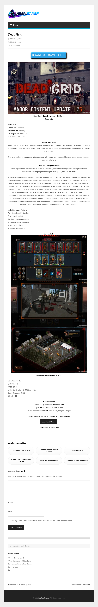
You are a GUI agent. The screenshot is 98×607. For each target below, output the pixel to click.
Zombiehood (13, 567)
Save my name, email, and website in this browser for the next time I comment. (41, 521)
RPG (12, 42)
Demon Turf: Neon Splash (20, 584)
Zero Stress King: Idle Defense (20, 564)
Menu (15, 25)
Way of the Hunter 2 (16, 558)
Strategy (17, 42)
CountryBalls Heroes (79, 584)
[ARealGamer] (23, 13)
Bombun (11, 570)
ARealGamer (44, 598)
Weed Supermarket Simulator (19, 561)
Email (10, 511)
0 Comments (15, 45)
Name (11, 502)
